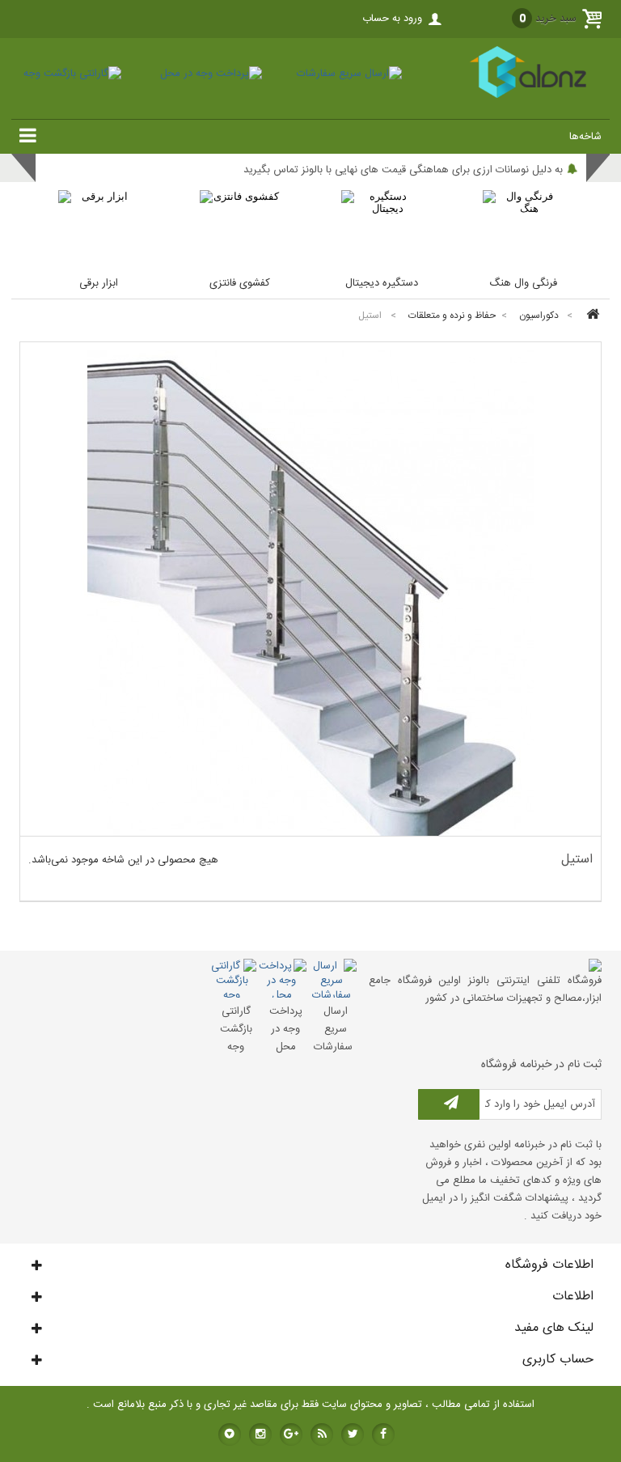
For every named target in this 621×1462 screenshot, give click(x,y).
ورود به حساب (392, 19)
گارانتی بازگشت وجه (236, 1029)
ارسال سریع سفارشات (333, 1029)
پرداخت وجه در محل (285, 1029)
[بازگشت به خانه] (590, 316)
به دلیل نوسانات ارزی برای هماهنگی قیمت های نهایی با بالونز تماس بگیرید (403, 170)
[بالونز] (510, 95)
